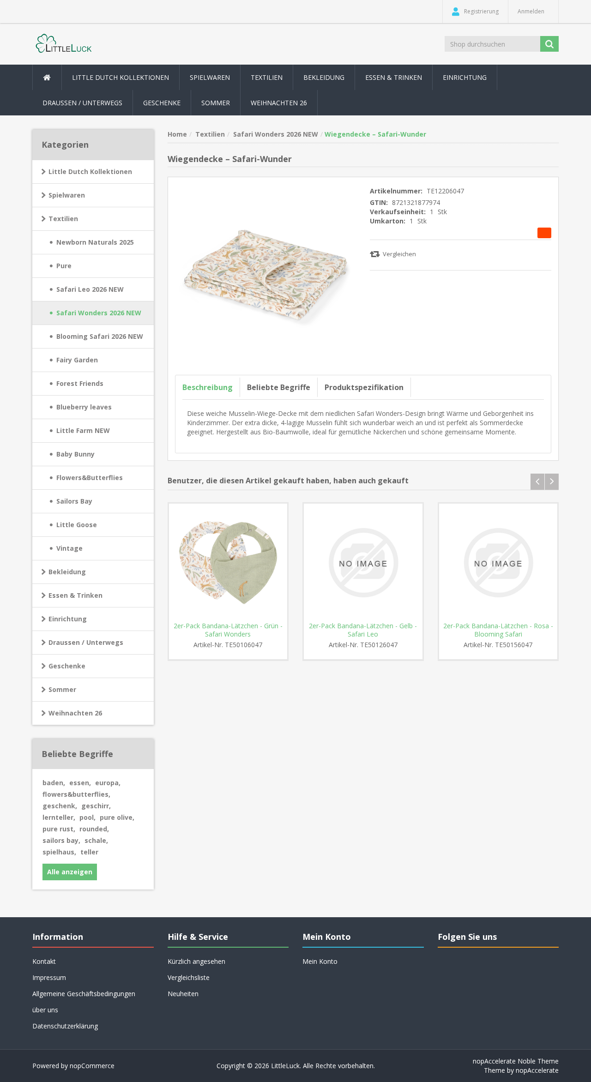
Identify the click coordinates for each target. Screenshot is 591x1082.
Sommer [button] (215, 102)
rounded (94, 828)
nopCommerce (92, 1065)
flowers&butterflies (76, 794)
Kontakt (44, 961)
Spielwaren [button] (210, 77)
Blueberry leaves (84, 407)
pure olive (117, 817)
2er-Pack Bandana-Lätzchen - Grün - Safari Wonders (228, 630)
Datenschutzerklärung (65, 1026)
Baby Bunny (75, 454)
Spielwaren (66, 195)
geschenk (59, 805)
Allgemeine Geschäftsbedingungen (83, 993)
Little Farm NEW (83, 430)
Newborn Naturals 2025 (95, 242)
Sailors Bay (74, 501)
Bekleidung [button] (323, 77)
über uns (45, 1009)
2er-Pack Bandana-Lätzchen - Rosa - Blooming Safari (498, 630)
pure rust (58, 828)
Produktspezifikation (364, 387)
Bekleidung (67, 571)
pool (87, 817)
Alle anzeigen (69, 871)
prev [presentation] (537, 482)
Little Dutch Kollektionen (90, 171)
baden (53, 782)
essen (80, 782)
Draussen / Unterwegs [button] (82, 102)
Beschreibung (207, 387)
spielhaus (59, 852)
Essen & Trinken (75, 595)
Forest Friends (79, 383)
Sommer (62, 689)
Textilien (63, 218)
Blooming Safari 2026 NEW (99, 336)
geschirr (96, 805)
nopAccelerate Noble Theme (516, 1061)
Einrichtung (67, 618)
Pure (64, 265)
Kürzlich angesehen (196, 961)
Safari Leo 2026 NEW (90, 289)
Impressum (49, 977)
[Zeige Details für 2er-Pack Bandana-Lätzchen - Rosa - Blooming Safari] (498, 563)
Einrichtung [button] (465, 77)
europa (108, 782)
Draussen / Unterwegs (85, 642)
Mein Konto (320, 961)
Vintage (69, 548)
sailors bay (61, 840)
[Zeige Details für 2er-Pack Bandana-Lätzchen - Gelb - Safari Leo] (363, 563)
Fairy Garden (77, 359)
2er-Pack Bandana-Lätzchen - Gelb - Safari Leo (363, 630)
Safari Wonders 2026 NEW (98, 312)
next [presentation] (552, 482)
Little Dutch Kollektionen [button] (120, 77)
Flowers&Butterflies (89, 477)
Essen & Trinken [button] (393, 77)
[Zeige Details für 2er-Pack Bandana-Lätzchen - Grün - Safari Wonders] (228, 563)
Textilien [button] (267, 77)
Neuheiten (183, 993)
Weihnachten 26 (279, 102)
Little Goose (76, 524)
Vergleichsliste (189, 977)
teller (89, 852)
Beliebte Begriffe (278, 387)
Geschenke (162, 102)
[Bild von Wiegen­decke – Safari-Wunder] (265, 274)
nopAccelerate (537, 1070)
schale (96, 840)
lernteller (58, 817)
